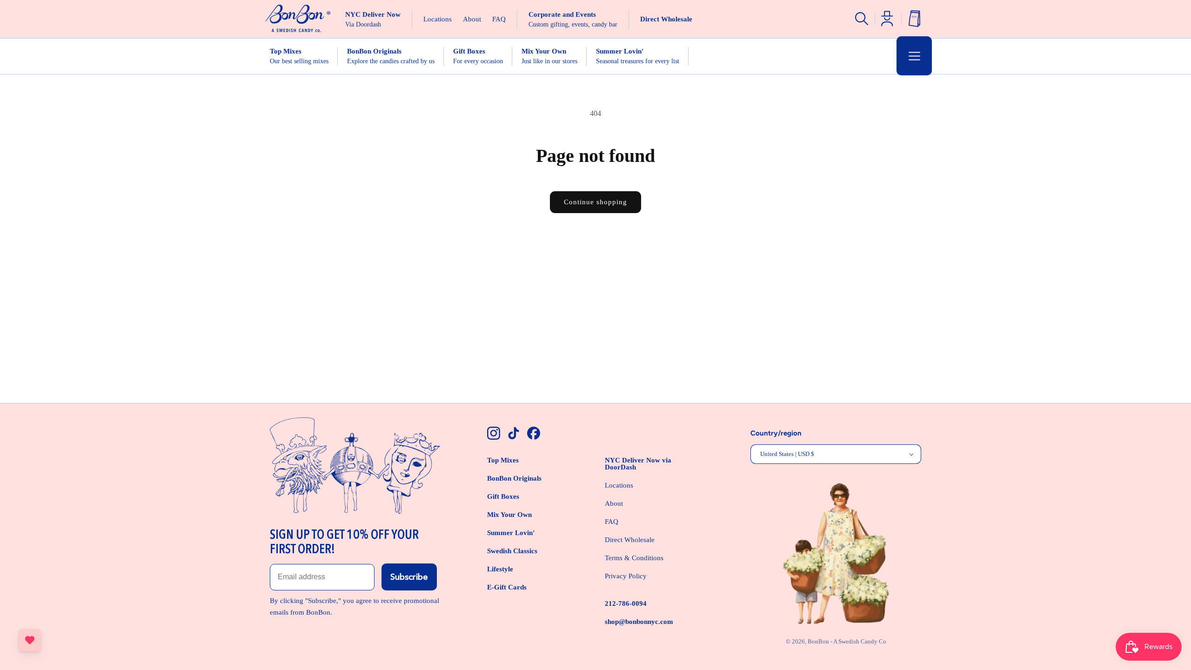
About (614, 503)
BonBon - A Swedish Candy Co (847, 641)
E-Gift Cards (507, 587)
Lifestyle (500, 569)
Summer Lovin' (511, 532)
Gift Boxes (503, 496)
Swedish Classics (512, 551)
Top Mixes (503, 460)
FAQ (611, 521)
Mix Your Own (509, 514)
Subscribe (409, 577)
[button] (914, 55)
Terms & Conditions (634, 558)
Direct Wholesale (630, 539)
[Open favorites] (30, 640)
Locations (619, 485)
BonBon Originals (514, 478)
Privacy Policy (626, 576)
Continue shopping (595, 202)
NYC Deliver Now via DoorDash (638, 463)
